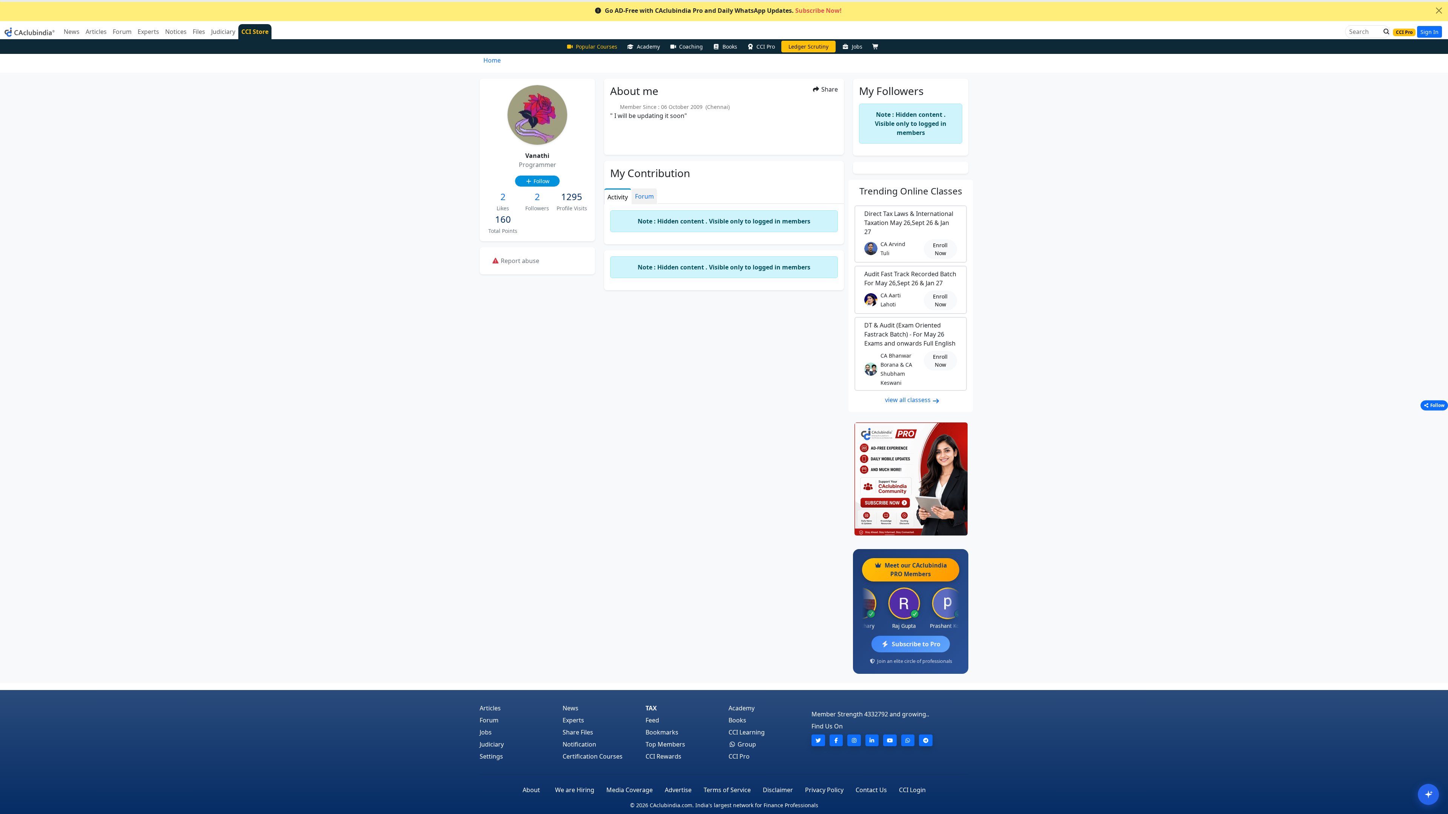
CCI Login (912, 790)
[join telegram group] (926, 740)
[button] (1384, 32)
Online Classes (910, 191)
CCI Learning (747, 732)
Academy (648, 46)
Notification (579, 744)
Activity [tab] (617, 197)
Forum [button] (122, 32)
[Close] (1439, 10)
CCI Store (254, 32)
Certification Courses (593, 756)
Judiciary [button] (223, 32)
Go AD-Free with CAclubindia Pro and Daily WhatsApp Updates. (723, 10)
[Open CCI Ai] (1428, 794)
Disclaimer (778, 790)
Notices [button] (176, 32)
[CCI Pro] (910, 479)
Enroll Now (940, 249)
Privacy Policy (824, 790)
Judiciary (492, 744)
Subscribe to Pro (916, 644)
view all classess (908, 400)
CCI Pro (765, 46)
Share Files (578, 732)
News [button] (72, 32)
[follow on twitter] (818, 740)
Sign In (1429, 31)
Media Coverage (629, 790)
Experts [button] (148, 32)
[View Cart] (877, 46)
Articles (490, 708)
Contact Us (871, 790)
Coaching (691, 46)
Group (746, 744)
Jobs (857, 46)
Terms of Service (727, 790)
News (570, 708)
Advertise (678, 790)
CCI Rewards (663, 756)
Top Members (665, 744)
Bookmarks (662, 732)
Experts (573, 720)
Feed (652, 720)
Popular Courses (596, 46)
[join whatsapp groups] (908, 740)
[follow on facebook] (836, 740)
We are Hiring (574, 790)
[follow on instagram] (854, 740)
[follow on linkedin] (872, 740)
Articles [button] (96, 32)
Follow (540, 181)
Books (729, 46)
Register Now (808, 46)
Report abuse (519, 261)
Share (829, 89)
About (531, 790)
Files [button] (199, 32)
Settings (491, 756)
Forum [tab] (644, 196)
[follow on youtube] (890, 740)
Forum (489, 720)
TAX (651, 708)
